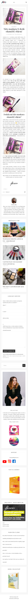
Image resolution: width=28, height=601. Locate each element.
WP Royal (17, 598)
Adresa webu (6, 318)
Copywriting (6, 524)
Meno (4, 305)
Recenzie (14, 26)
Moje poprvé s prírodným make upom (13, 286)
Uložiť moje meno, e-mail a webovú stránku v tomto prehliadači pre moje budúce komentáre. (13, 326)
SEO (3, 522)
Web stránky (6, 526)
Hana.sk (7, 192)
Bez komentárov (18, 34)
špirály (10, 79)
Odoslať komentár (7, 330)
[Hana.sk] (4, 2)
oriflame (5, 189)
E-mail (4, 311)
